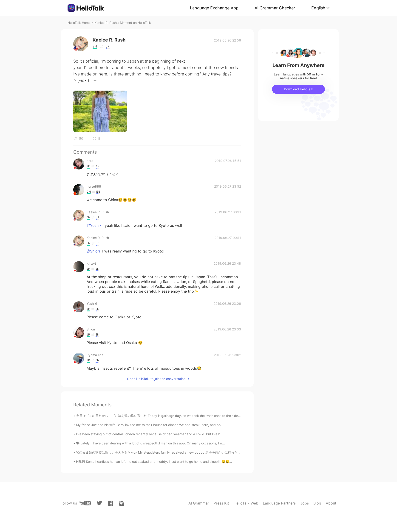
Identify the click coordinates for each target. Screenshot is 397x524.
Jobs (304, 503)
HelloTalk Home (79, 23)
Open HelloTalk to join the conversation (156, 379)
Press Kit (221, 503)
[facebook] (110, 503)
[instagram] (121, 503)
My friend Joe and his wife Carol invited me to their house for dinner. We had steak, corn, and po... (149, 425)
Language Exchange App (214, 8)
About (331, 503)
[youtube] (85, 503)
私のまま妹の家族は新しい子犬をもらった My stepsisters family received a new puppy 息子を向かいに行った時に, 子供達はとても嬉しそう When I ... (186, 452)
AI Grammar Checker (275, 8)
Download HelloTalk (298, 89)
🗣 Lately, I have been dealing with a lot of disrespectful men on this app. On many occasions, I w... (150, 443)
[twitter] (99, 503)
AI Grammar (198, 503)
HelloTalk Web (246, 503)
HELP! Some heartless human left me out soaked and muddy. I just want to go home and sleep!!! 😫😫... (154, 461)
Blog (317, 503)
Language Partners (279, 503)
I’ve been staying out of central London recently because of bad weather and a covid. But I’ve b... (149, 434)
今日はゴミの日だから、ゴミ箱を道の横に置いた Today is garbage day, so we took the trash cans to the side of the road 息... (169, 416)
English (318, 8)
